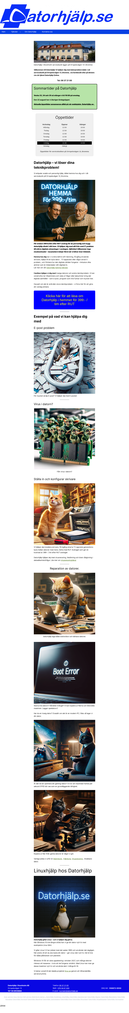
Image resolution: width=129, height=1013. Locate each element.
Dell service (27, 997)
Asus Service (18, 997)
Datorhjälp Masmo (94, 997)
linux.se (68, 971)
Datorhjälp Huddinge (53, 997)
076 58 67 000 (63, 988)
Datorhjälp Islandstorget (78, 997)
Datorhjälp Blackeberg (109, 997)
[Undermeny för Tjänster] (20, 31)
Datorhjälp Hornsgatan (115, 999)
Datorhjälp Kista (66, 999)
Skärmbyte (57, 859)
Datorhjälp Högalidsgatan (97, 999)
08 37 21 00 (64, 985)
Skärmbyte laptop (38, 997)
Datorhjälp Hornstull (20, 999)
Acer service (8, 997)
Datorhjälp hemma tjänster (57, 268)
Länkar (2, 1006)
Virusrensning (77, 859)
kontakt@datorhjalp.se (68, 991)
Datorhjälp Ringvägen (80, 999)
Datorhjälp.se (88, 104)
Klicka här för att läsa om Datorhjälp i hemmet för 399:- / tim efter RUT (64, 300)
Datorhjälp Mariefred (35, 999)
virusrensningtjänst (68, 560)
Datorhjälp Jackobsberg (51, 999)
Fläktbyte (67, 859)
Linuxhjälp (65, 997)
